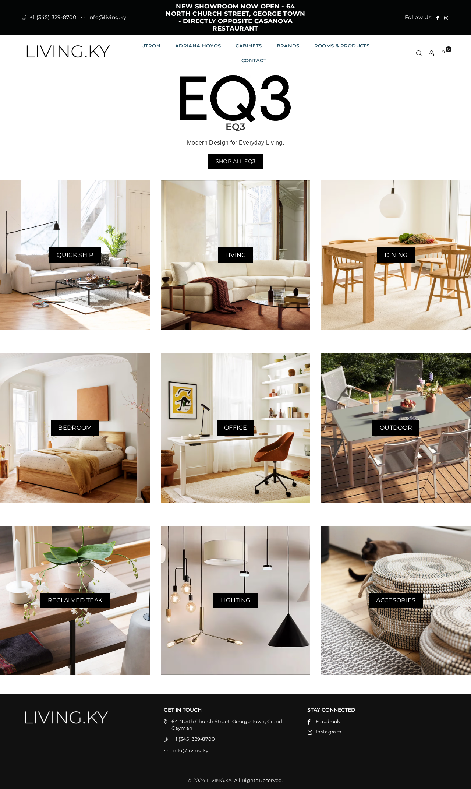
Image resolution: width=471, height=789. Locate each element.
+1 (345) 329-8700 (52, 17)
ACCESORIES (395, 600)
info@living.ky (106, 17)
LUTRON (149, 46)
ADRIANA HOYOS (198, 46)
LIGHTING (236, 600)
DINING (396, 254)
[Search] (419, 53)
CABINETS (249, 46)
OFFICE (235, 427)
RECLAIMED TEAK (75, 600)
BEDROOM (75, 427)
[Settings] (431, 53)
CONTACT (253, 60)
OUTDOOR (396, 427)
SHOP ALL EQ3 (236, 161)
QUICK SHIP (75, 254)
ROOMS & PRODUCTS (341, 46)
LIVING (235, 254)
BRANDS (288, 46)
